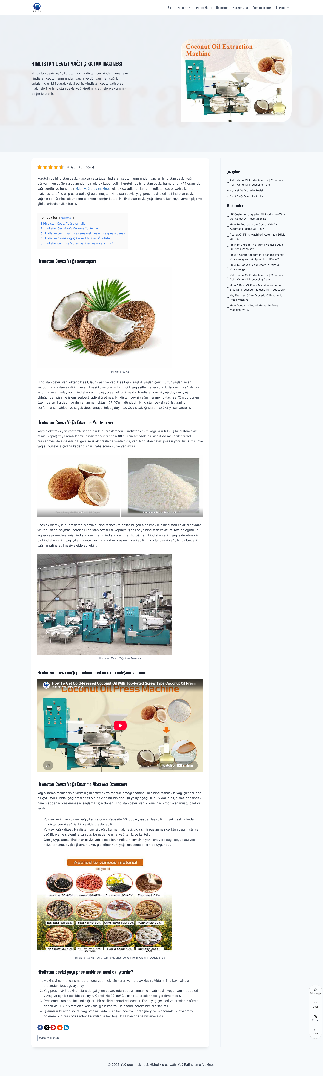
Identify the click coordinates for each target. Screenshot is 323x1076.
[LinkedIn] (66, 1027)
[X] (47, 1027)
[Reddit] (60, 1027)
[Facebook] (40, 1027)
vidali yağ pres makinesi (93, 188)
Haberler (222, 7)
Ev (169, 7)
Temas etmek (261, 7)
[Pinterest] (53, 1027)
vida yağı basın (49, 1037)
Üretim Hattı (203, 7)
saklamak (66, 217)
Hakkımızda (240, 7)
